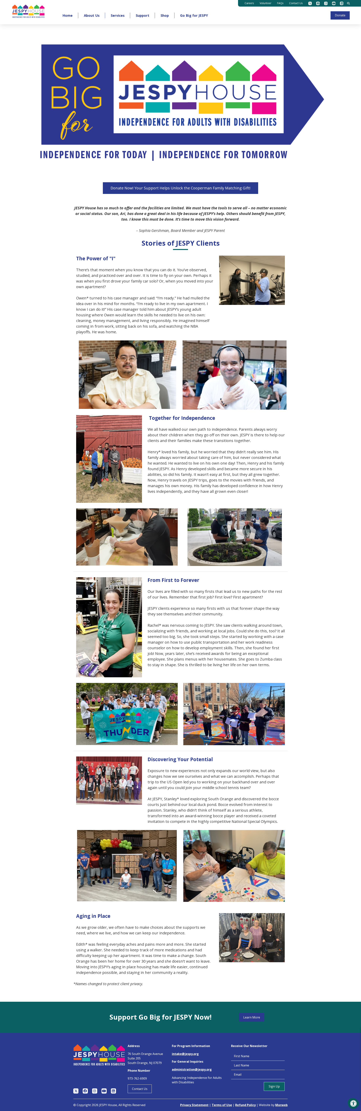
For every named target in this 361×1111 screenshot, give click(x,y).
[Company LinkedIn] (341, 3)
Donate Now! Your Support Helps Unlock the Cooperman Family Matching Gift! (180, 188)
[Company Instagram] (326, 3)
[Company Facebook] (318, 3)
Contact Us (139, 1089)
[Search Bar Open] (348, 3)
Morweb (281, 1105)
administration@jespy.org (192, 1069)
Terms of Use (222, 1105)
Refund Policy (245, 1105)
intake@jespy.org (185, 1054)
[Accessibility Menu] (353, 1103)
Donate (340, 15)
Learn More (251, 1017)
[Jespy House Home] (28, 12)
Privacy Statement (194, 1105)
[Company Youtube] (333, 3)
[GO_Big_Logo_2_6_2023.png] (180, 105)
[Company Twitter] (310, 3)
